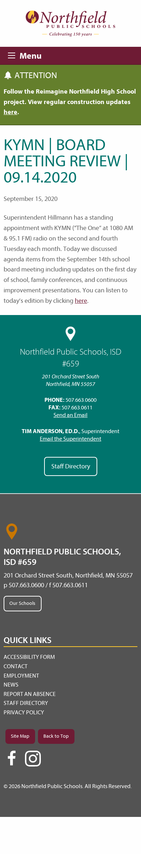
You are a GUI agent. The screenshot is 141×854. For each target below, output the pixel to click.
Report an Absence (30, 694)
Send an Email (70, 415)
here (81, 301)
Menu (14, 54)
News (11, 685)
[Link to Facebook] (12, 761)
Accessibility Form (29, 657)
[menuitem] (70, 657)
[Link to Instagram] (33, 759)
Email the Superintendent (70, 439)
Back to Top (56, 736)
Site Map (20, 736)
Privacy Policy (24, 712)
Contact (15, 666)
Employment (21, 676)
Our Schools (22, 603)
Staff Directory (70, 466)
